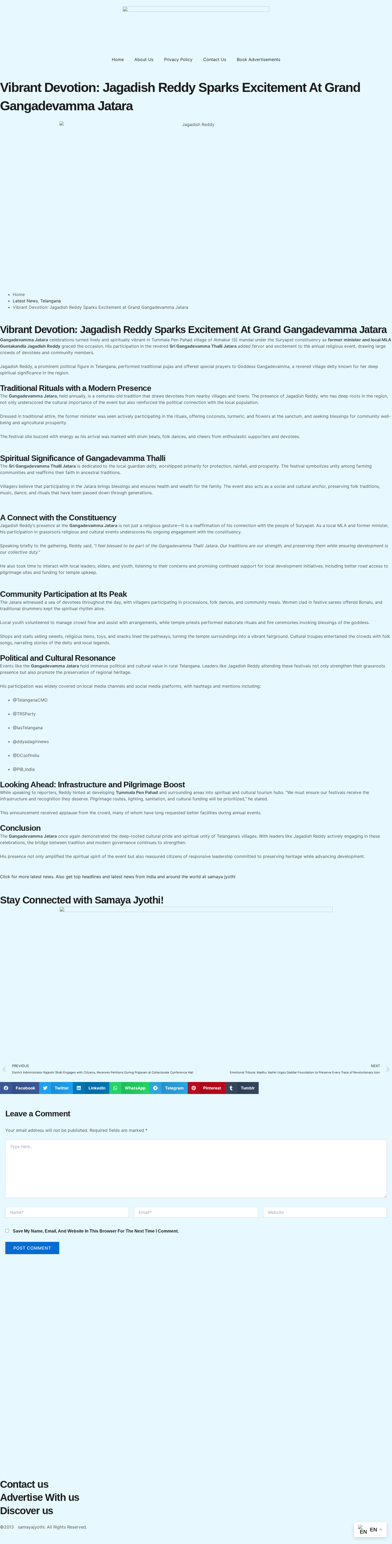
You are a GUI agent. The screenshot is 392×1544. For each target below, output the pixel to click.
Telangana (50, 300)
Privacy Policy (178, 59)
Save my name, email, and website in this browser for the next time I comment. (96, 1231)
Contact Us (214, 59)
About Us (143, 59)
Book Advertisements (258, 59)
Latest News (25, 300)
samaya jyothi (221, 876)
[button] (19, 1088)
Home (118, 59)
